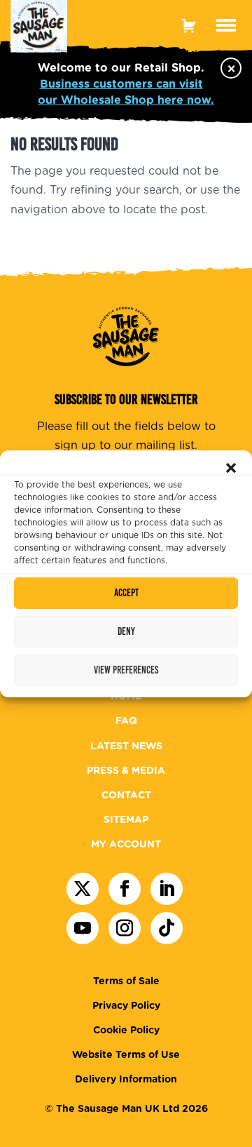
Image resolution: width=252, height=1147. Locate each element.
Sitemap (126, 820)
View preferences (126, 670)
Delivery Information (126, 1080)
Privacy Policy (126, 1006)
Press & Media (126, 771)
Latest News (126, 746)
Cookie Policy (126, 1030)
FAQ (126, 721)
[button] (231, 468)
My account (126, 845)
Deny (126, 631)
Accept (126, 592)
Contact (126, 795)
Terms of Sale (126, 981)
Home (126, 697)
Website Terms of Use (126, 1055)
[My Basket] (189, 26)
